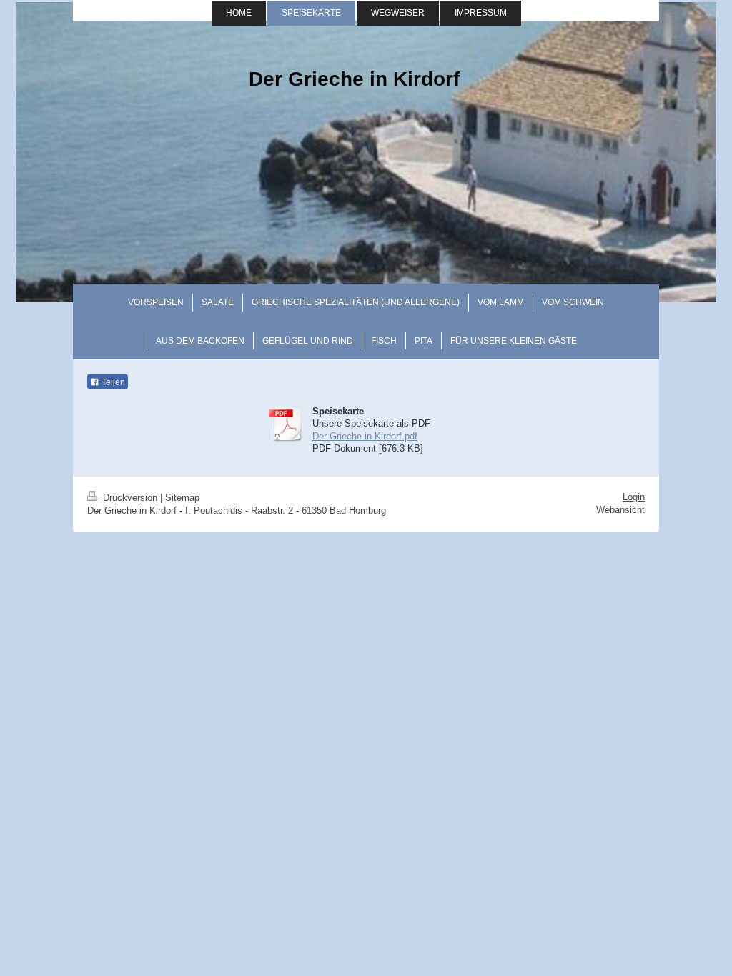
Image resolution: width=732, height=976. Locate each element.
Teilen (112, 382)
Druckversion (130, 497)
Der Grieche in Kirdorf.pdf (364, 436)
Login (634, 497)
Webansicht (620, 509)
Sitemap (182, 497)
